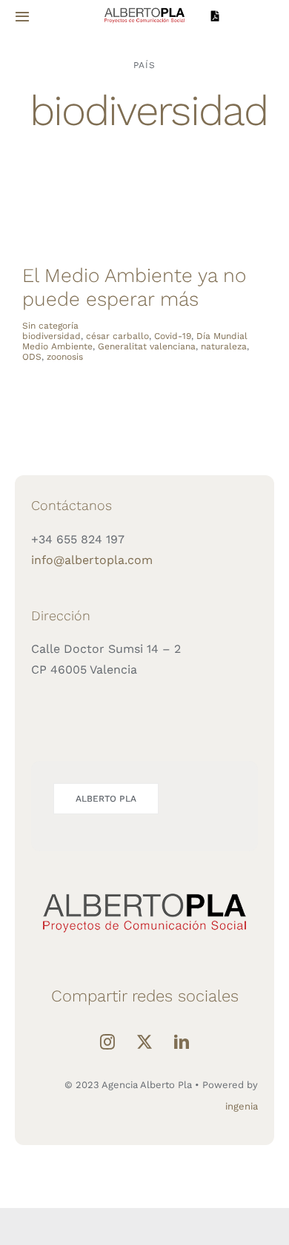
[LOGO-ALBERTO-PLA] (144, 10)
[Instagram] (107, 1042)
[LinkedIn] (181, 1042)
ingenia (241, 1106)
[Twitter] (144, 1042)
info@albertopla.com (92, 560)
